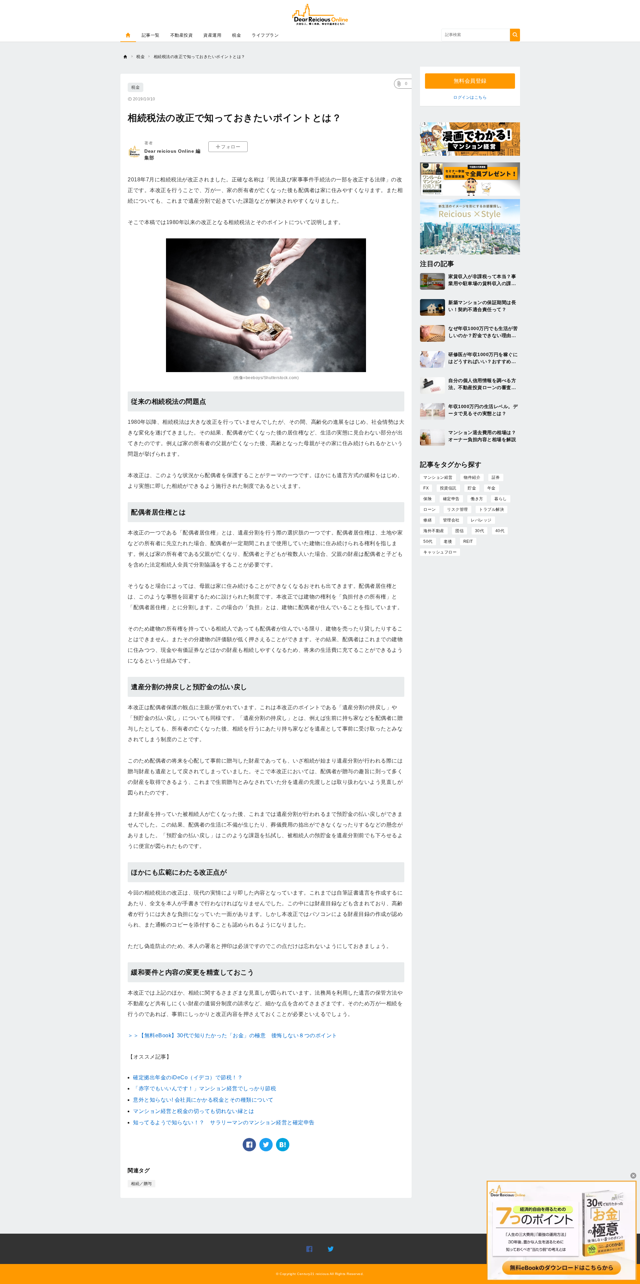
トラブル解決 (491, 509)
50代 (428, 541)
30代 (479, 530)
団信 (459, 530)
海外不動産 (433, 530)
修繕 (427, 520)
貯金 (472, 488)
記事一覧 (151, 35)
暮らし (500, 498)
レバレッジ (481, 520)
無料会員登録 (470, 81)
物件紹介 (472, 477)
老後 (448, 541)
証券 (496, 477)
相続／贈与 (141, 1183)
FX (426, 488)
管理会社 (451, 520)
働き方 (477, 498)
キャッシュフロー (440, 552)
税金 (236, 35)
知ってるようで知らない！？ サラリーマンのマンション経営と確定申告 (224, 1122)
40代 (500, 530)
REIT (468, 541)
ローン (429, 509)
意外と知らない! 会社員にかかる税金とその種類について (203, 1100)
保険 (427, 498)
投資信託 (448, 488)
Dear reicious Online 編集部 (172, 154)
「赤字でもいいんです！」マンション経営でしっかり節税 (204, 1088)
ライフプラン (265, 35)
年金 (491, 488)
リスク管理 (457, 509)
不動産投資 (181, 35)
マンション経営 (438, 477)
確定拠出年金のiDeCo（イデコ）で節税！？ (188, 1077)
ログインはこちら (470, 97)
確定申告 (451, 498)
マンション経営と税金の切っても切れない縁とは (193, 1111)
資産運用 (212, 35)
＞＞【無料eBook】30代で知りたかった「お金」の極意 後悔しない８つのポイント (232, 1035)
